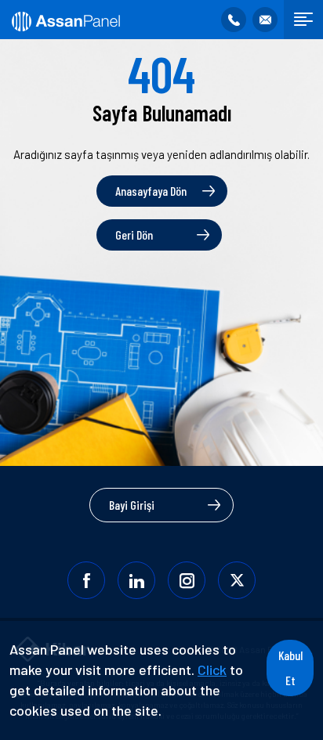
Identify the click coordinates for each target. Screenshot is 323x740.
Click (212, 669)
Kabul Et (290, 668)
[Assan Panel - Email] (265, 19)
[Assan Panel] (64, 19)
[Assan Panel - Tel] (233, 19)
